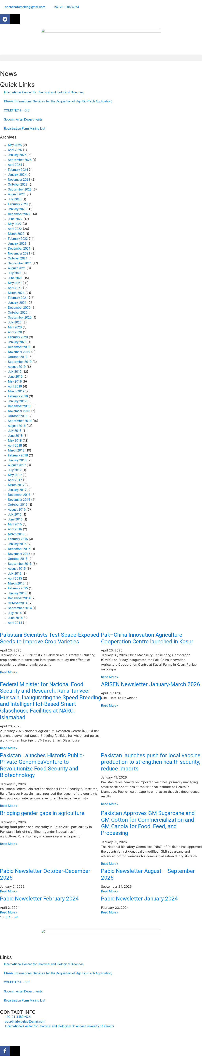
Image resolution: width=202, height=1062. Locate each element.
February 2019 (18, 396)
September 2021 (20, 263)
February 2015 (18, 588)
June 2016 (15, 519)
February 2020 (18, 337)
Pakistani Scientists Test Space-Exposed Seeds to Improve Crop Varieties (49, 638)
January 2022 (17, 243)
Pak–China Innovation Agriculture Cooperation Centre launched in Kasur (147, 638)
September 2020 (20, 317)
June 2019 (15, 376)
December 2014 (19, 598)
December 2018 (19, 406)
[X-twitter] (15, 19)
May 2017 (15, 475)
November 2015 (19, 554)
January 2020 (17, 342)
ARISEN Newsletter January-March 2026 (150, 684)
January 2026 (17, 155)
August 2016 (17, 509)
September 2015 (20, 564)
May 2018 (15, 440)
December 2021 (19, 248)
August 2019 (17, 367)
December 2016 (19, 495)
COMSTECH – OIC (17, 110)
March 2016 (16, 534)
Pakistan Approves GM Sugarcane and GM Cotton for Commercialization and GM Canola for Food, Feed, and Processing (148, 823)
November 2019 (19, 352)
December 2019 (19, 347)
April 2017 (15, 480)
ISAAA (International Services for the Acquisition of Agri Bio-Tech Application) (58, 101)
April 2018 (15, 445)
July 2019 (15, 372)
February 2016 (18, 539)
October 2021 (17, 258)
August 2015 (17, 568)
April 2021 (15, 288)
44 (16, 917)
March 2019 (16, 391)
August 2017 (17, 465)
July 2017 (15, 470)
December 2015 (19, 549)
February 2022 (18, 239)
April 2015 (15, 578)
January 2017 (17, 490)
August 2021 (17, 268)
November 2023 (19, 179)
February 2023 (18, 204)
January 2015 (17, 593)
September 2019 (20, 362)
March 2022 (16, 234)
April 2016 (15, 529)
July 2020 (15, 322)
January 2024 (17, 175)
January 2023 (17, 209)
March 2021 (16, 293)
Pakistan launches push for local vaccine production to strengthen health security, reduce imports (150, 762)
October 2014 (17, 603)
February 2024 (18, 170)
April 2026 (15, 150)
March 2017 (16, 485)
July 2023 (15, 199)
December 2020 (19, 307)
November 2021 (19, 253)
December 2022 (19, 214)
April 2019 (15, 386)
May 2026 (15, 145)
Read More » (9, 672)
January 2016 (17, 544)
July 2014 (15, 613)
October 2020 (17, 312)
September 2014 (20, 608)
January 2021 (17, 303)
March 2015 (16, 583)
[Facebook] (5, 19)
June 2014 (15, 618)
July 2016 (15, 514)
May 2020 (15, 327)
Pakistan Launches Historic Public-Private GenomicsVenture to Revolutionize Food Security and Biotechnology (42, 765)
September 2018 (20, 421)
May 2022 (15, 224)
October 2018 (17, 416)
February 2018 (18, 455)
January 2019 (17, 401)
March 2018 (16, 450)
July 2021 (15, 273)
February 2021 (18, 298)
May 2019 (15, 381)
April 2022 (15, 229)
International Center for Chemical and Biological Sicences (44, 92)
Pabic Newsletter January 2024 (139, 898)
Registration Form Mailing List (24, 128)
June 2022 (15, 219)
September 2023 (20, 189)
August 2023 (17, 194)
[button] (101, 58)
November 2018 (19, 411)
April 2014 (15, 623)
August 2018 (17, 426)
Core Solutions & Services (80, 1036)
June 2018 (15, 436)
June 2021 (15, 278)
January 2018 (17, 460)
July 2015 (15, 573)
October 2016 (17, 504)
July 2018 (15, 431)
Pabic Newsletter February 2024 (39, 898)
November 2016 (19, 500)
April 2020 (15, 332)
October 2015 (17, 559)
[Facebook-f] (5, 1051)
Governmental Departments (23, 119)
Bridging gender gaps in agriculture (42, 813)
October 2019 (17, 357)
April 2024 (15, 165)
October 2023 (17, 184)
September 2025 (20, 160)
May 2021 (15, 283)
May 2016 (15, 524)
